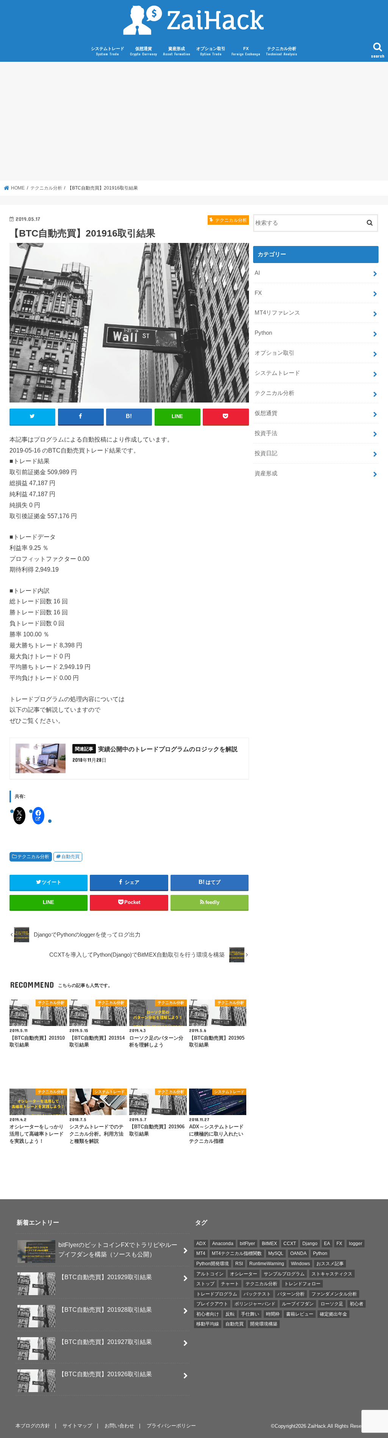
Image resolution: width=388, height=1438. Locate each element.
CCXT (289, 1243)
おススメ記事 (330, 1263)
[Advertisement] (194, 121)
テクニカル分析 (281, 51)
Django (310, 1243)
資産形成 (176, 51)
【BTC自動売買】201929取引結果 (105, 1277)
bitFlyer (247, 1243)
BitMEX (269, 1243)
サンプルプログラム (284, 1274)
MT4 (200, 1253)
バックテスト (257, 1294)
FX (246, 51)
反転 (230, 1314)
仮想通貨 (143, 51)
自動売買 (70, 856)
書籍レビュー (299, 1314)
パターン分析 (291, 1294)
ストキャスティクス (331, 1274)
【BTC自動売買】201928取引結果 (105, 1309)
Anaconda (222, 1243)
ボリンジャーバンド (255, 1303)
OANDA (298, 1253)
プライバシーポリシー (171, 1426)
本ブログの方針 (33, 1426)
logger (355, 1243)
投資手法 (266, 433)
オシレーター (243, 1274)
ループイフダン (298, 1303)
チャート (230, 1283)
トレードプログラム (216, 1294)
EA (327, 1243)
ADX (201, 1243)
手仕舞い (250, 1314)
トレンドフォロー (302, 1283)
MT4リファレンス (277, 313)
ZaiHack (317, 1426)
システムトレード (107, 51)
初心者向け (207, 1314)
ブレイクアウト (212, 1303)
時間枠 (273, 1314)
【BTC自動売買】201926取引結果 (105, 1374)
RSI (239, 1263)
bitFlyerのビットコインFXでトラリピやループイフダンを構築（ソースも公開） (117, 1249)
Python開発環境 (212, 1263)
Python (263, 333)
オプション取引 (210, 51)
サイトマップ (77, 1426)
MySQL (275, 1253)
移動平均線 (207, 1324)
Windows (300, 1263)
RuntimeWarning (266, 1263)
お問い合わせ (119, 1426)
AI (257, 273)
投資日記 (266, 453)
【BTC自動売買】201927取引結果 (105, 1341)
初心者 (356, 1303)
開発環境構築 (263, 1324)
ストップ (205, 1283)
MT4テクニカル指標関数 (237, 1253)
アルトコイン (210, 1274)
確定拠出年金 (333, 1314)
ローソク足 (332, 1303)
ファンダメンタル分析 (334, 1294)
